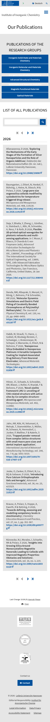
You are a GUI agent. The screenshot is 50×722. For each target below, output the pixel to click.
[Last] (32, 132)
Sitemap (37, 713)
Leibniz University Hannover (29, 695)
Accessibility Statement (19, 713)
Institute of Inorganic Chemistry (21, 15)
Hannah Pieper (34, 599)
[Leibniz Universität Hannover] (10, 3)
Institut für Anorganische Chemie (28, 702)
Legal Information (17, 708)
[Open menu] (46, 13)
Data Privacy (35, 708)
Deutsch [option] (38, 3)
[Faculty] (23, 3)
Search (43, 122)
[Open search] (47, 3)
